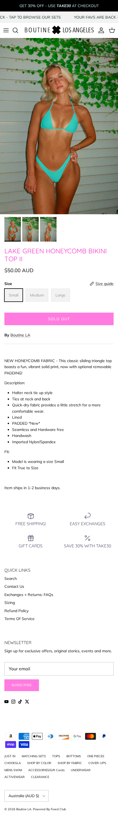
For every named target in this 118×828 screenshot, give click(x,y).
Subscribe (22, 685)
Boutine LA (20, 335)
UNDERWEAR (81, 770)
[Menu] (6, 30)
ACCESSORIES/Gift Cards (46, 770)
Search (10, 578)
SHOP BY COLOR (39, 763)
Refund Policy (16, 610)
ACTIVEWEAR (14, 777)
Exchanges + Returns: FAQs (28, 594)
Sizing (9, 602)
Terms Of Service (19, 618)
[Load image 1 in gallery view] (59, 126)
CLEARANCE (40, 777)
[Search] (18, 30)
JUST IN (9, 756)
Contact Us (14, 586)
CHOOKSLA (12, 763)
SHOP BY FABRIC (70, 763)
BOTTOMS (73, 756)
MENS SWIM (13, 770)
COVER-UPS (97, 763)
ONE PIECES (95, 756)
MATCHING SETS (34, 756)
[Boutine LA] (59, 30)
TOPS (56, 756)
